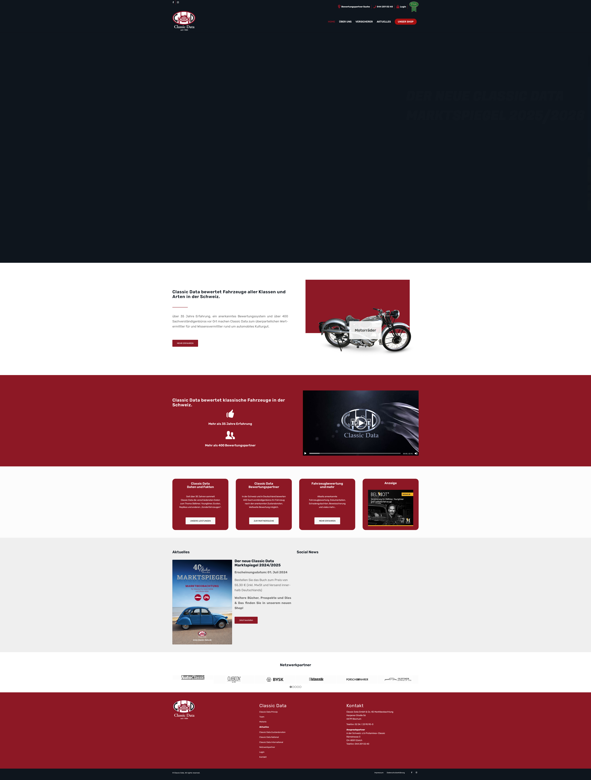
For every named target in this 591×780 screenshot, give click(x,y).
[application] (361, 423)
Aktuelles (264, 727)
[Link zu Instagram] (178, 2)
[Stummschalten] (416, 453)
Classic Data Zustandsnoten (272, 732)
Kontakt (263, 757)
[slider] (355, 453)
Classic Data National (269, 737)
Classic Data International (271, 742)
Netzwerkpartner (267, 747)
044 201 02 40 (384, 6)
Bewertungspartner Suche (355, 6)
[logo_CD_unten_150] (183, 21)
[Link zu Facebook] (173, 2)
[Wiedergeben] (305, 453)
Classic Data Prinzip (268, 712)
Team (261, 717)
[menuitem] (354, 7)
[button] (361, 423)
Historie (262, 722)
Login (403, 6)
